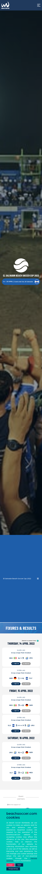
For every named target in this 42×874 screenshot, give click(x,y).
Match (26, 663)
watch (15, 663)
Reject (19, 865)
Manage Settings (13, 869)
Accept (10, 865)
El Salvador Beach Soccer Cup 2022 (17, 578)
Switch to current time (29, 640)
